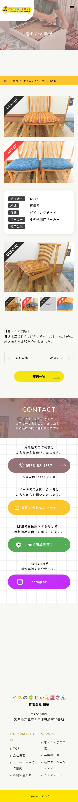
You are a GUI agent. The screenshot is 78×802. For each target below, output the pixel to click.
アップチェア (53, 775)
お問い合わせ (22, 775)
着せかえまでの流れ (55, 745)
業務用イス (51, 755)
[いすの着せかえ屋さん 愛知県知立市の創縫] (16, 10)
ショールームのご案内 (24, 765)
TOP (16, 748)
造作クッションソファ (55, 765)
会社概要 (19, 755)
